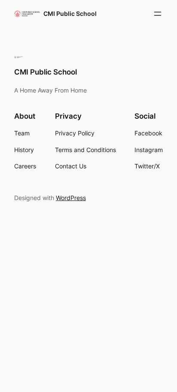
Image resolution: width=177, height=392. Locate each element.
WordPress (71, 197)
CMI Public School (70, 13)
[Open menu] (158, 14)
